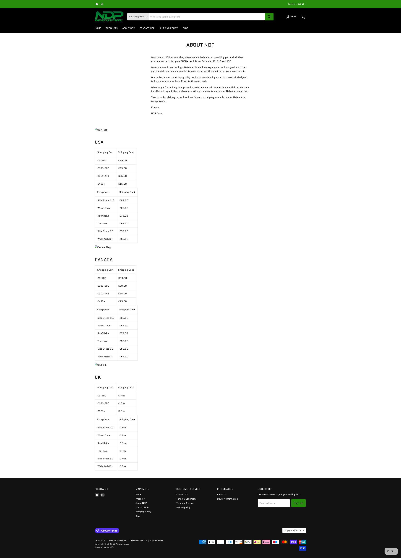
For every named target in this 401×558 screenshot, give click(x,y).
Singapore (296, 4)
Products (112, 28)
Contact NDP (147, 28)
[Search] (269, 16)
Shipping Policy (168, 28)
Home (98, 28)
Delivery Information (227, 498)
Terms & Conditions (186, 498)
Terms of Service (185, 503)
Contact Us (182, 494)
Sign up (298, 503)
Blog (185, 28)
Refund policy (183, 507)
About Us (222, 494)
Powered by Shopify (104, 547)
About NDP (128, 28)
